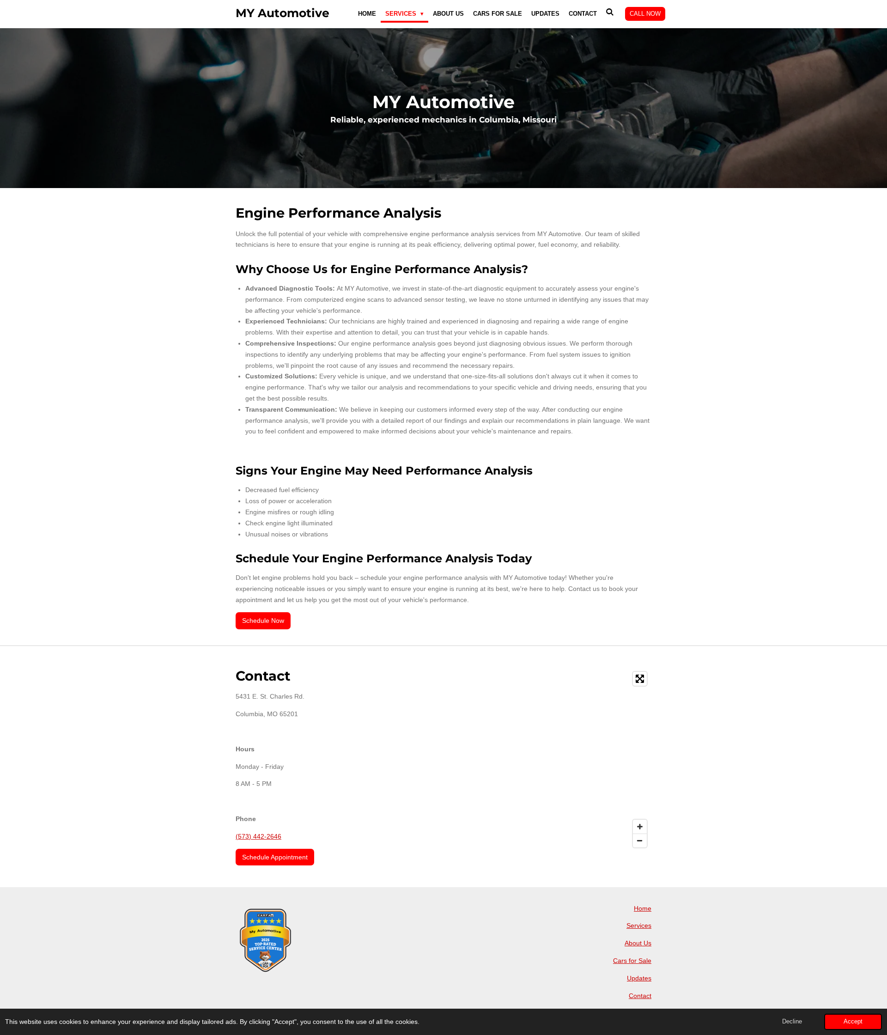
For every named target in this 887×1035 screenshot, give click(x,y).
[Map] (550, 759)
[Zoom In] (640, 827)
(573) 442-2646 (258, 836)
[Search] (610, 12)
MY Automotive (282, 13)
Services (638, 925)
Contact (640, 995)
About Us (638, 943)
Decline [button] (792, 1021)
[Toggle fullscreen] (640, 679)
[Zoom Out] (640, 840)
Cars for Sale (632, 960)
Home (642, 908)
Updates (639, 978)
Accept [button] (853, 1021)
